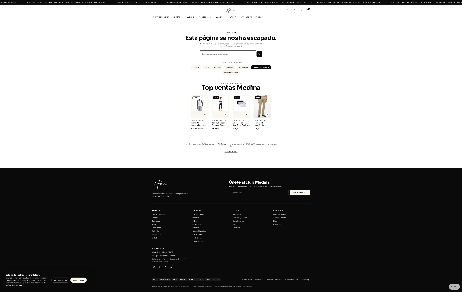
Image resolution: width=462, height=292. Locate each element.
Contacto (236, 228)
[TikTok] (165, 267)
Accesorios (205, 17)
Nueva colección (159, 214)
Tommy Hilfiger (198, 214)
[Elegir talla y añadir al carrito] (205, 115)
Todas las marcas (231, 72)
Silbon (194, 221)
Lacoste (195, 218)
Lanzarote (246, 17)
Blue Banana (197, 224)
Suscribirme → (299, 192)
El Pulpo (195, 228)
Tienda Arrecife (279, 218)
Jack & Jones (197, 238)
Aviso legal (306, 280)
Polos (207, 67)
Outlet (232, 17)
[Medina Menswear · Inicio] (231, 10)
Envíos (298, 280)
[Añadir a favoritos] (205, 98)
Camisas (217, 67)
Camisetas (156, 221)
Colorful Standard (199, 231)
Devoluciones (238, 221)
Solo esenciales (60, 280)
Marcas (220, 17)
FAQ (234, 224)
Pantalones (156, 228)
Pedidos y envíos (240, 218)
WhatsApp (222, 144)
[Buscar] (287, 10)
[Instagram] (154, 267)
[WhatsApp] (171, 267)
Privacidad (278, 280)
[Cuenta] (294, 10)
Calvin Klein (197, 234)
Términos (269, 280)
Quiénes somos (279, 214)
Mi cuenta (237, 214)
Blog (275, 221)
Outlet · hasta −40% (261, 67)
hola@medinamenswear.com (163, 256)
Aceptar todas (78, 280)
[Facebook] (160, 267)
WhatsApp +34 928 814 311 (162, 252)
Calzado (190, 17)
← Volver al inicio (231, 152)
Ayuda (259, 17)
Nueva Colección (160, 17)
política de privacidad (14, 285)
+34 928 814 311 (247, 286)
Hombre (177, 17)
